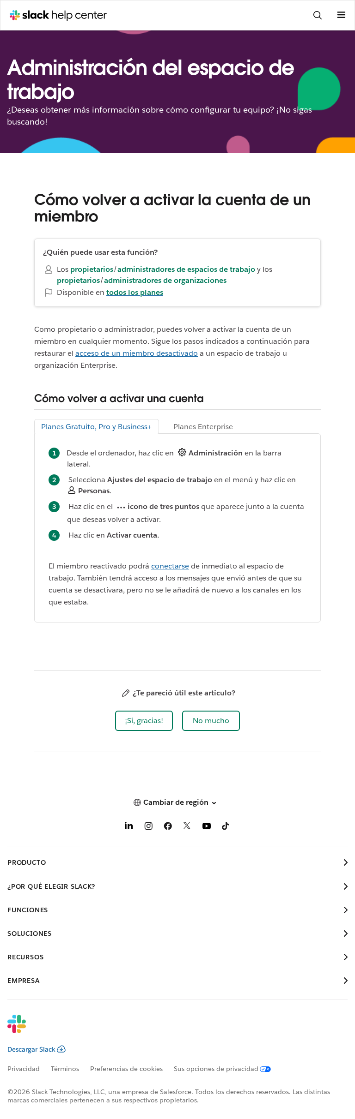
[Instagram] (148, 827)
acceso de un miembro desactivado (136, 353)
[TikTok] (226, 827)
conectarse (170, 566)
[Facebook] (168, 827)
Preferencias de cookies (126, 1069)
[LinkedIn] (129, 827)
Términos (65, 1069)
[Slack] (170, 1030)
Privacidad (23, 1069)
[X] (187, 827)
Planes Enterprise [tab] (203, 426)
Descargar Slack (31, 1049)
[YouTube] (206, 827)
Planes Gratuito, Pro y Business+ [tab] (96, 426)
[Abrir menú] (341, 15)
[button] (144, 721)
